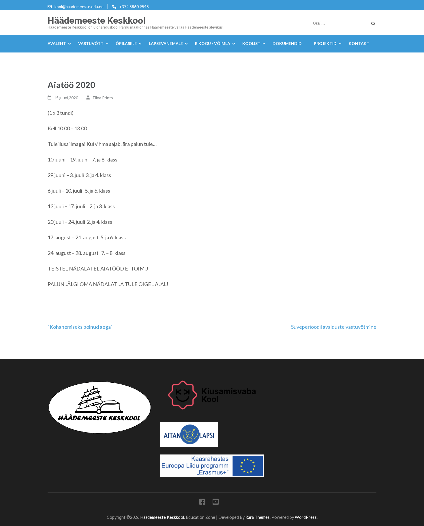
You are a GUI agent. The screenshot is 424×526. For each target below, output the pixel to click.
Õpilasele (126, 43)
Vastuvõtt (91, 43)
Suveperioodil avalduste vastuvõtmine (333, 327)
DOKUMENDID (287, 43)
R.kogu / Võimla (212, 43)
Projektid (325, 43)
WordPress (306, 517)
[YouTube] (216, 502)
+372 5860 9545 (134, 6)
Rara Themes (257, 517)
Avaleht (57, 43)
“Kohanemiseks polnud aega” (80, 327)
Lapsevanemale (166, 43)
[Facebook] (202, 502)
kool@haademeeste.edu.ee (79, 6)
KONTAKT (359, 43)
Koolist (251, 43)
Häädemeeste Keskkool (96, 20)
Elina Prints (103, 97)
